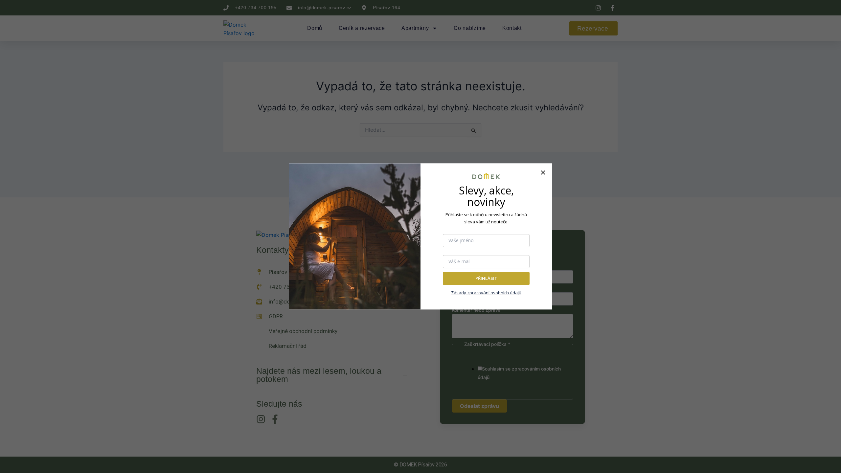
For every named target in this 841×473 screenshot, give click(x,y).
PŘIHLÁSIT (486, 278)
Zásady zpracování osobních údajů (486, 293)
